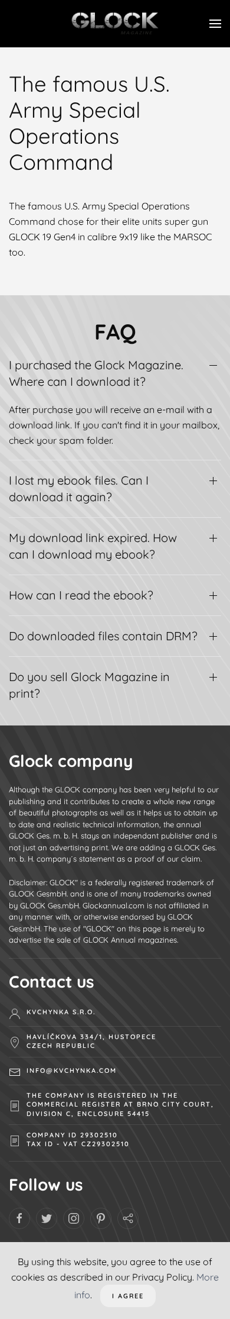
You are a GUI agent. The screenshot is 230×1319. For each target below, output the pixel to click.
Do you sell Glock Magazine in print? (89, 685)
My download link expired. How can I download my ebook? (93, 546)
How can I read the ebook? (81, 595)
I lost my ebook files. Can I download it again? (79, 488)
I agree (128, 1296)
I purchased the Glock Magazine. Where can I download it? (96, 373)
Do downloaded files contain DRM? (103, 635)
